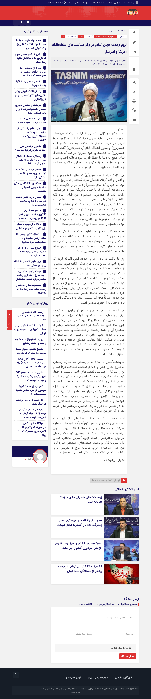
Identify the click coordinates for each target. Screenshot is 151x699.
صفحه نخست (120, 30)
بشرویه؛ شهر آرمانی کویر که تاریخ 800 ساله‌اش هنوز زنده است (30, 58)
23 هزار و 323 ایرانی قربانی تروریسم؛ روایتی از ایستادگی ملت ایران (79, 568)
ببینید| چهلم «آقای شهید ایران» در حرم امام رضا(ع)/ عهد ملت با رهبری (31, 363)
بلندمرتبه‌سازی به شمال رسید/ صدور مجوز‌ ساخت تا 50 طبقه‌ (31, 289)
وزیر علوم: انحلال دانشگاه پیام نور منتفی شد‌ (30, 263)
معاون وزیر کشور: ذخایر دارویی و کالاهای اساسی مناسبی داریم (31, 201)
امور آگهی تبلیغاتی (123, 677)
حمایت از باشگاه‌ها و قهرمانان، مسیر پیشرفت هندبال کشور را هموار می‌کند (79, 522)
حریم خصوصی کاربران (98, 677)
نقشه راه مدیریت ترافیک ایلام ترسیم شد (30, 83)
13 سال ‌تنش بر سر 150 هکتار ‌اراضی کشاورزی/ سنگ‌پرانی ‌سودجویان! (31, 238)
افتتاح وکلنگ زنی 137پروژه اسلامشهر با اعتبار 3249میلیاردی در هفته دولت (31, 214)
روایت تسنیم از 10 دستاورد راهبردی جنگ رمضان (30, 341)
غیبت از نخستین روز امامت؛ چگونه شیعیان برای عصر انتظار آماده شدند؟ (31, 72)
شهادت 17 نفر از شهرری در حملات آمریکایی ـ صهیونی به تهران (30, 329)
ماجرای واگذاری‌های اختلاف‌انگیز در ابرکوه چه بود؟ (30, 148)
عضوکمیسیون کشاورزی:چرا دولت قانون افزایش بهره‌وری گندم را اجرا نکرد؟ (78, 545)
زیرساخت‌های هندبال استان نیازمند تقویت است (81, 499)
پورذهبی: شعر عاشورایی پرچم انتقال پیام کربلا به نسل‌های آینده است (31, 414)
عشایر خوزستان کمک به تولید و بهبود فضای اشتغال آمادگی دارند (31, 173)
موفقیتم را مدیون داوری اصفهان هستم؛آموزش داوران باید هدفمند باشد (30, 109)
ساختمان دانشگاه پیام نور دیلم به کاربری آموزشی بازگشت (30, 187)
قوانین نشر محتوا (73, 677)
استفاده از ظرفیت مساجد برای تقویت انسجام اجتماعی (30, 226)
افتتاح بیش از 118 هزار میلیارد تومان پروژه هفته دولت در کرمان (31, 252)
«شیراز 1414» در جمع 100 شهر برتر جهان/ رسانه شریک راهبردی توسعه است (31, 376)
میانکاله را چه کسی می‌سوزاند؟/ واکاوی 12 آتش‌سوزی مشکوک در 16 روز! (32, 429)
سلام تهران (75, 692)
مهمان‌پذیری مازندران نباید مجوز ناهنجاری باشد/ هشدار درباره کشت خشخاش (31, 275)
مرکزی (110, 30)
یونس (35, 453)
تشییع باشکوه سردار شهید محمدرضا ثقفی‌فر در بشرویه (31, 351)
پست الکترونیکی (83, 634)
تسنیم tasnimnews (102, 480)
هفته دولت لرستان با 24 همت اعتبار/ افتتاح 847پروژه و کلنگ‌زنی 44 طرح (30, 44)
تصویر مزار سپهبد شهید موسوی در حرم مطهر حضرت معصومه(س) (31, 390)
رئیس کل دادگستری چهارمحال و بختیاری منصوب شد (30, 316)
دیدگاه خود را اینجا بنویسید (119, 617)
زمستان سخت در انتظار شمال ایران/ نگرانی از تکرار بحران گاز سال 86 (31, 160)
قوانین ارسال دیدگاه (120, 648)
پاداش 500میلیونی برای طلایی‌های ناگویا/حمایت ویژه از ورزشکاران (30, 95)
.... (26, 459)
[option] (30, 454)
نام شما (129, 634)
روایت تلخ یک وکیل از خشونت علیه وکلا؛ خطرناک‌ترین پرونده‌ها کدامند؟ (31, 134)
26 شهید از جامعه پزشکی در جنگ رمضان (31, 402)
